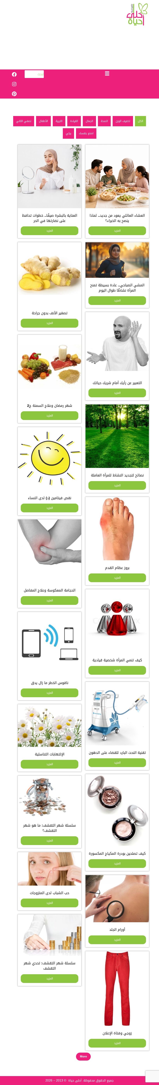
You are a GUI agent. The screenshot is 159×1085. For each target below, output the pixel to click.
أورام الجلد (117, 929)
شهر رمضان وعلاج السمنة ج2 (49, 405)
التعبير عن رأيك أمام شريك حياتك (117, 383)
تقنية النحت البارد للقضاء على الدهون (117, 752)
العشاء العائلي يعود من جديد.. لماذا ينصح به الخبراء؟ (117, 218)
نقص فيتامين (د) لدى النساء (49, 498)
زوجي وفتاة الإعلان (117, 1033)
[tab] (140, 121)
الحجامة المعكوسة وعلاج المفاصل (49, 590)
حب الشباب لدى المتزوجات (49, 893)
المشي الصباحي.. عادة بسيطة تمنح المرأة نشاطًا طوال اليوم (117, 288)
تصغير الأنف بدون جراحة (49, 313)
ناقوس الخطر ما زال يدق (49, 683)
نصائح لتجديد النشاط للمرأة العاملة (117, 475)
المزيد (117, 230)
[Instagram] (14, 84)
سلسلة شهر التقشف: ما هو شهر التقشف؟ (49, 828)
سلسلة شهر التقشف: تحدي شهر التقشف (49, 966)
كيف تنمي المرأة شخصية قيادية (117, 660)
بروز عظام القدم (117, 568)
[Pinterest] (14, 94)
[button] (107, 73)
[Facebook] (14, 74)
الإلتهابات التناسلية (49, 754)
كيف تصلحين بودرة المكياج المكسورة (117, 853)
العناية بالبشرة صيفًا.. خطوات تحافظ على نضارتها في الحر (49, 218)
